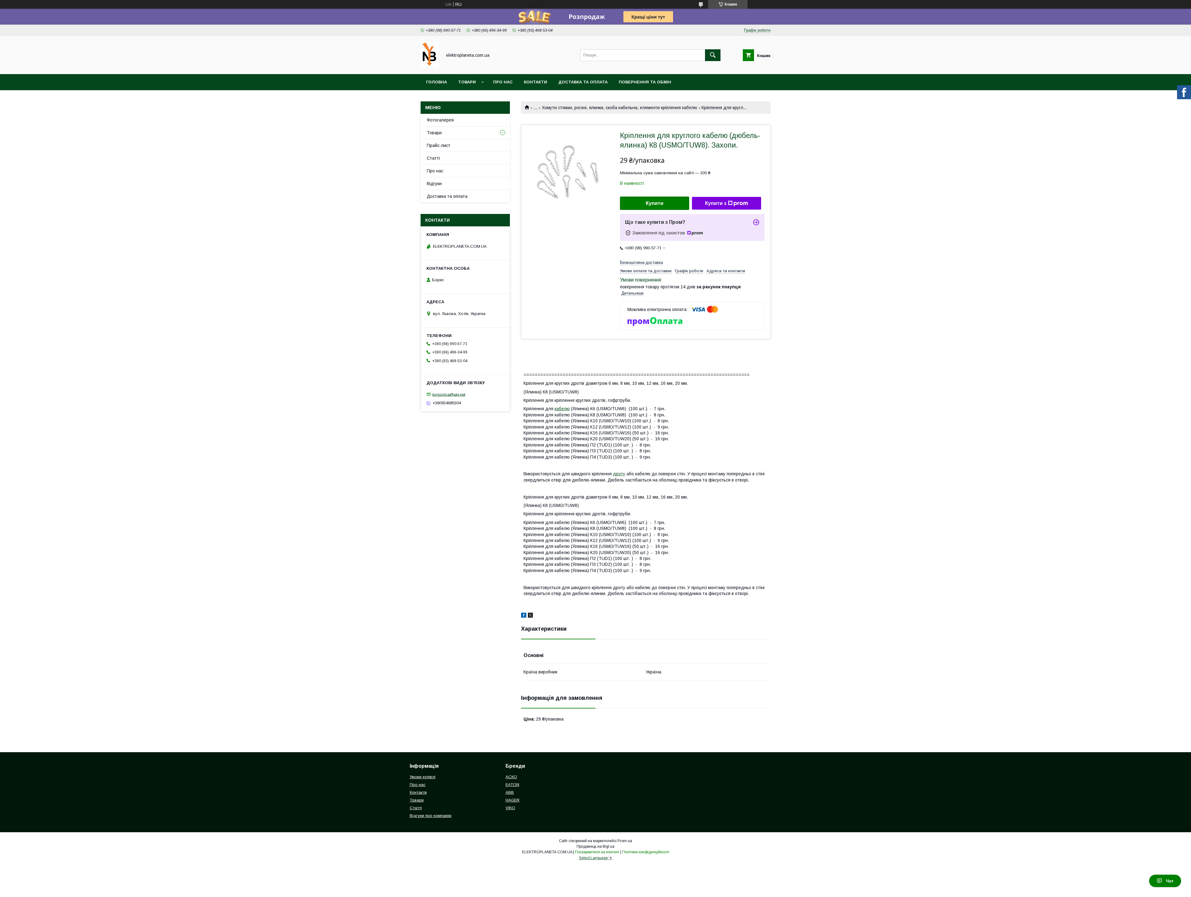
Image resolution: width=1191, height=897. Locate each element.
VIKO (510, 808)
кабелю (562, 408)
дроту (619, 473)
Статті (433, 158)
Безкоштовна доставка (641, 262)
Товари (467, 82)
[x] (530, 616)
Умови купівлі (422, 777)
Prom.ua (625, 841)
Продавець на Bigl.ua (595, 846)
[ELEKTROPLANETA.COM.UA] (430, 66)
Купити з (715, 203)
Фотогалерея (440, 120)
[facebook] (523, 616)
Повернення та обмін (645, 82)
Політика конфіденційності (645, 852)
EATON (512, 784)
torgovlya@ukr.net (448, 394)
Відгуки (434, 183)
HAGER (513, 800)
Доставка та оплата (583, 82)
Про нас (503, 82)
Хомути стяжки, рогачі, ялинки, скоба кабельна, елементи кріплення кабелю (619, 107)
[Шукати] (712, 55)
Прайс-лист (438, 145)
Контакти (535, 82)
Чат (1170, 880)
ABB (510, 792)
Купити (654, 203)
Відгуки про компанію (431, 815)
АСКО (511, 777)
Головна (436, 82)
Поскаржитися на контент (597, 852)
